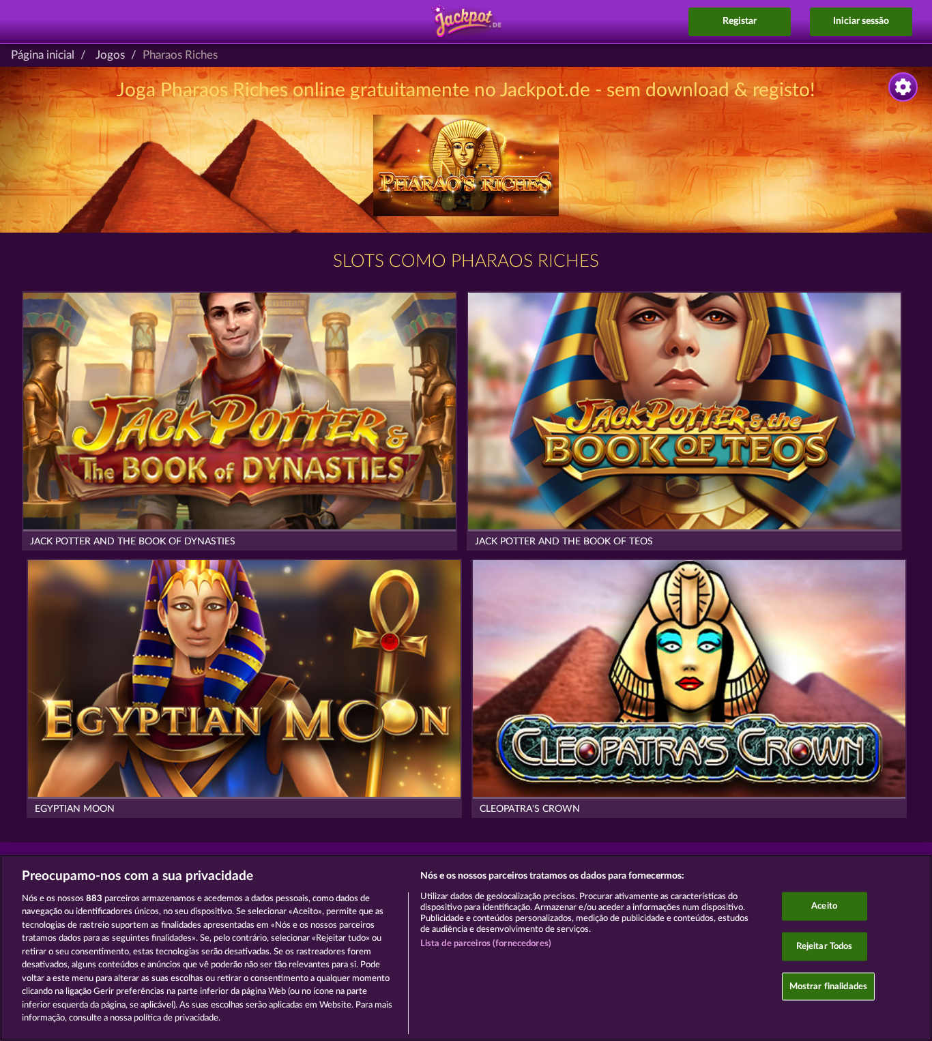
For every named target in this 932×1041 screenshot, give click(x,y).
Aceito (824, 906)
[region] (466, 948)
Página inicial (42, 55)
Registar (740, 21)
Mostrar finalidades (828, 986)
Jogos (110, 55)
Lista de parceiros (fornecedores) (485, 943)
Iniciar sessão (861, 21)
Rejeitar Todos (824, 946)
